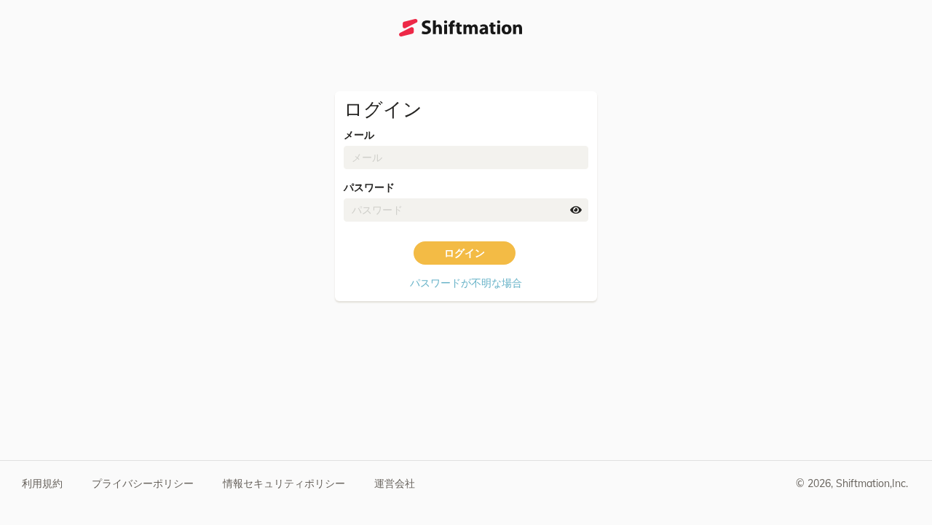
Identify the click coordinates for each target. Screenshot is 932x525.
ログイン (464, 253)
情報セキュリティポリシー (284, 483)
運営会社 (394, 483)
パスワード (369, 187)
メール (359, 134)
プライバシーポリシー (143, 483)
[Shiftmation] (460, 27)
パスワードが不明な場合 (466, 282)
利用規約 (42, 483)
